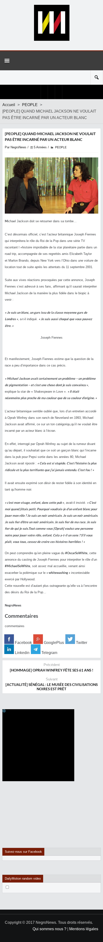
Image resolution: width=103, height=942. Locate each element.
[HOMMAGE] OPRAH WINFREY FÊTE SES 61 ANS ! (51, 670)
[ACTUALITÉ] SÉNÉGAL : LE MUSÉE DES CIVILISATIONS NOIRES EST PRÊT (52, 686)
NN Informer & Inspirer (51, 23)
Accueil (8, 105)
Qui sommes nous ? (49, 929)
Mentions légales (83, 929)
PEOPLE (30, 105)
